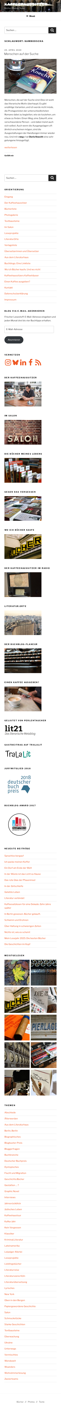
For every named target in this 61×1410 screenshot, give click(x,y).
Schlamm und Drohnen (16, 920)
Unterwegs (10, 1348)
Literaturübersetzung (15, 1282)
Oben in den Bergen (14, 1300)
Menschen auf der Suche (21, 54)
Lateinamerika (12, 1245)
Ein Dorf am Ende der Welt (18, 868)
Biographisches (12, 1136)
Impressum (10, 299)
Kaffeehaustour (12, 1215)
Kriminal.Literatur (13, 1239)
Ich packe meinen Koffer (17, 862)
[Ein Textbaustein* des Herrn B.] (17, 1028)
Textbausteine (12, 221)
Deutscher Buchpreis (15, 1161)
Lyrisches (9, 1288)
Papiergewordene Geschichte (20, 1306)
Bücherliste (10, 209)
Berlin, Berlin (11, 1130)
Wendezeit (10, 1361)
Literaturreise (11, 1270)
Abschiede (10, 1112)
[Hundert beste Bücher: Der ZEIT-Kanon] (44, 1000)
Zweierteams (11, 1379)
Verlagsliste (10, 245)
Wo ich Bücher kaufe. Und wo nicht (22, 269)
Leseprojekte (11, 233)
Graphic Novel (11, 1191)
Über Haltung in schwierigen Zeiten (22, 926)
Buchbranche (11, 1155)
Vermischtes (11, 1354)
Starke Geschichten (14, 1324)
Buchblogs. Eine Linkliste (17, 263)
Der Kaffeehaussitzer (15, 203)
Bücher (20, 1402)
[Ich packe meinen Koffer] (44, 1055)
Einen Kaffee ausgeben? (17, 281)
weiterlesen (10, 147)
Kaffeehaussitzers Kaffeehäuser (21, 275)
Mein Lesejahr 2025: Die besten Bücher (25, 938)
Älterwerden (11, 1118)
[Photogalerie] (17, 1083)
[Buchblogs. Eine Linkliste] (17, 1055)
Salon (7, 1312)
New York (9, 1294)
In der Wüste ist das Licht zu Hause (22, 874)
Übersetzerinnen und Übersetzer (21, 251)
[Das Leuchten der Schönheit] (44, 1083)
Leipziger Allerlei (13, 1252)
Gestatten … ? (11, 1185)
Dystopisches (11, 1167)
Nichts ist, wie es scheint (17, 932)
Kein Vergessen (12, 1227)
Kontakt (8, 287)
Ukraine (8, 1342)
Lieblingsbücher (12, 1264)
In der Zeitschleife (13, 886)
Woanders (9, 1367)
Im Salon (8, 227)
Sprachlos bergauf (14, 855)
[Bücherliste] (44, 1028)
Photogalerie (11, 215)
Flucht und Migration (15, 1173)
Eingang (8, 196)
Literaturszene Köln (14, 1276)
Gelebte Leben (12, 892)
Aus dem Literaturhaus (16, 257)
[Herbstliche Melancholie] (17, 973)
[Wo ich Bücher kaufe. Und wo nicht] (17, 1000)
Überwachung (11, 1336)
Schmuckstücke (12, 1318)
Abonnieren (14, 339)
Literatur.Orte (11, 239)
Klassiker (9, 1233)
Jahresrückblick (12, 1203)
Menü (32, 16)
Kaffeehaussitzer (26, 4)
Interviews (10, 1197)
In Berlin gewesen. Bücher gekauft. (22, 914)
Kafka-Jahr (10, 1221)
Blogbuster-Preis (13, 1143)
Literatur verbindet (14, 898)
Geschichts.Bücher (14, 1179)
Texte (41, 1402)
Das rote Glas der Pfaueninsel (19, 880)
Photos (31, 1402)
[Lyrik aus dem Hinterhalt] (44, 973)
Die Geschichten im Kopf (17, 944)
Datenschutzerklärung (16, 293)
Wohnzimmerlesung (15, 1373)
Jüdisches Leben (13, 1209)
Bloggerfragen (12, 1149)
